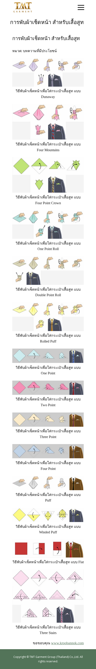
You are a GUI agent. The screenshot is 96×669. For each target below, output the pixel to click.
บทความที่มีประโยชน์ (40, 50)
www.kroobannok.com (67, 643)
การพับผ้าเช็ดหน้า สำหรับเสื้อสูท (46, 38)
